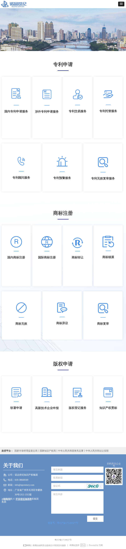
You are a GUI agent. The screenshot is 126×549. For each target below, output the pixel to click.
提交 (95, 518)
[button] (121, 4)
